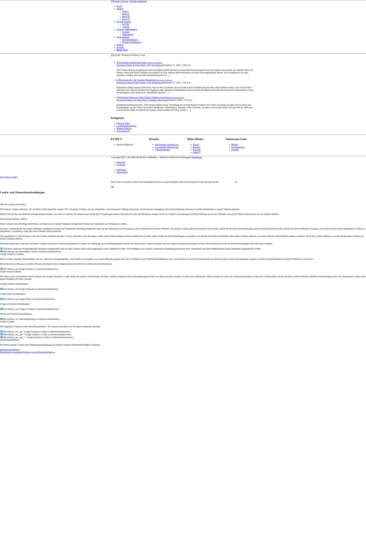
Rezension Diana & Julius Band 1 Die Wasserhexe (139, 65)
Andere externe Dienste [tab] (10, 271)
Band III (197, 150)
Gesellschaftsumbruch (126, 126)
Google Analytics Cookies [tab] (12, 254)
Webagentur (196, 157)
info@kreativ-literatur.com (167, 144)
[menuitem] (186, 6)
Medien (234, 144)
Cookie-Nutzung (226, 182)
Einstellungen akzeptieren (11, 352)
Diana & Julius (123, 123)
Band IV (197, 152)
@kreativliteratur (162, 150)
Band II (196, 147)
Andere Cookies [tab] (7, 321)
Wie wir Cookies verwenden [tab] (13, 204)
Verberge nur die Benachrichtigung (39, 352)
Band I (196, 144)
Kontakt (235, 150)
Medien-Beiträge (124, 128)
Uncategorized (123, 131)
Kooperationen (238, 147)
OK (112, 187)
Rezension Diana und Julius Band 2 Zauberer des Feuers (142, 100)
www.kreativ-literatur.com (166, 147)
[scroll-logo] (129, 1)
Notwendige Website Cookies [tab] (13, 219)
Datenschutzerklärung (10, 349)
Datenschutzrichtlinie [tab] (9, 340)
